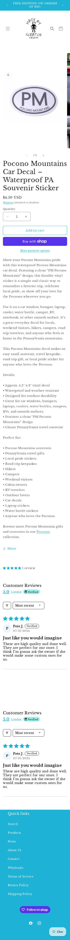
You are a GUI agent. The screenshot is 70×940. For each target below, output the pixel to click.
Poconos (43, 531)
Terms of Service (21, 876)
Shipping (8, 202)
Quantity (9, 209)
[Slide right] (43, 155)
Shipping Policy (20, 894)
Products (14, 833)
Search (13, 824)
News (12, 841)
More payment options (35, 250)
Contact (13, 859)
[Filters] (7, 605)
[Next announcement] (63, 5)
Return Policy (18, 885)
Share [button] (11, 548)
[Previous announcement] (7, 5)
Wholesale (15, 868)
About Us (14, 850)
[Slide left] (26, 155)
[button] (8, 28)
